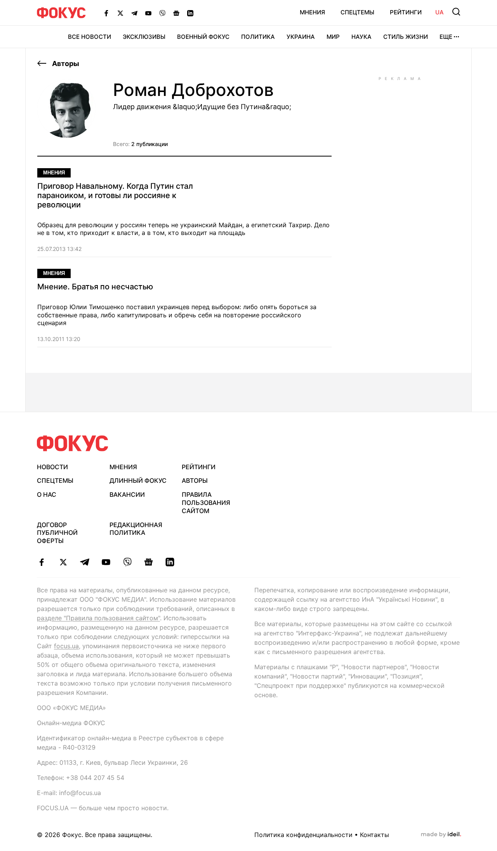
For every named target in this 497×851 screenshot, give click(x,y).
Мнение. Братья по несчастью (95, 286)
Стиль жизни (405, 36)
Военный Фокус (203, 36)
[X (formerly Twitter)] (120, 12)
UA (439, 12)
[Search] (456, 11)
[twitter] (63, 562)
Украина (301, 36)
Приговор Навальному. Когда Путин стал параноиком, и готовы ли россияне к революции (115, 195)
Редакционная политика (135, 529)
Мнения (312, 12)
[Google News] (176, 12)
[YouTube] (148, 12)
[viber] (127, 562)
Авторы (64, 63)
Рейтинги (406, 12)
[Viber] (162, 12)
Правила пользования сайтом (206, 503)
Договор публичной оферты (57, 533)
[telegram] (84, 562)
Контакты (374, 835)
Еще (446, 36)
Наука (361, 36)
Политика (258, 36)
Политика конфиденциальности (303, 835)
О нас (46, 494)
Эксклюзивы (144, 36)
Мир (333, 36)
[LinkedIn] (190, 12)
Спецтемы (357, 12)
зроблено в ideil (441, 834)
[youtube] (106, 562)
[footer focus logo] (72, 443)
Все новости (89, 36)
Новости (52, 467)
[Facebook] (106, 12)
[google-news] (148, 562)
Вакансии (127, 494)
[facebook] (41, 562)
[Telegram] (134, 12)
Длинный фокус (138, 480)
